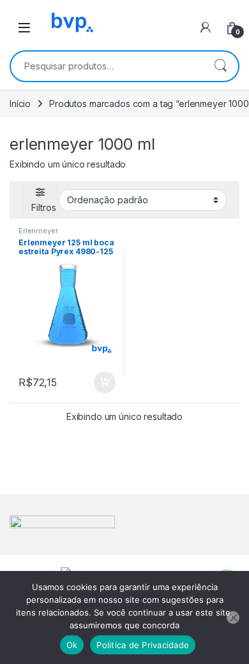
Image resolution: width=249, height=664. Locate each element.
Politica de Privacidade (142, 645)
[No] (233, 617)
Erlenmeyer (38, 230)
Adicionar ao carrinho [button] (96, 382)
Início (20, 103)
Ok (72, 645)
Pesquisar (220, 66)
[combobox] (106, 66)
